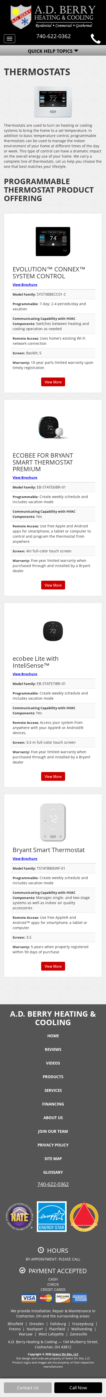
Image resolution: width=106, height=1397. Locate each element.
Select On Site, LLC (65, 1354)
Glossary (53, 1172)
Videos (53, 1063)
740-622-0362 (53, 1184)
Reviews (53, 1049)
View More (53, 381)
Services (53, 1090)
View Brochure (25, 284)
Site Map (53, 1158)
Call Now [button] (78, 1388)
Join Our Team (53, 1131)
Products (53, 1076)
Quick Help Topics (51, 51)
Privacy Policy (53, 1144)
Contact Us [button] (28, 1388)
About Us (53, 1117)
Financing (53, 1104)
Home (53, 1035)
